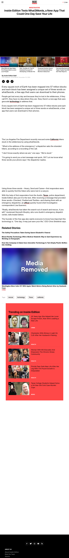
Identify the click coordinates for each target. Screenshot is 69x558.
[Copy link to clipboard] (12, 82)
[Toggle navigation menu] (2, 2)
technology (15, 101)
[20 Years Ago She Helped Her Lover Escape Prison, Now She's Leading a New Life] (34, 321)
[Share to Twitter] (7, 82)
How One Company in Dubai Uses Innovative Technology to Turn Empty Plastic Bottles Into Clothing (34, 244)
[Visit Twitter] (31, 544)
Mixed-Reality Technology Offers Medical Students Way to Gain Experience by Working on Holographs (32, 238)
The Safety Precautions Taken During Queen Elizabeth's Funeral (26, 233)
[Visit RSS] (42, 544)
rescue (10, 297)
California (54, 139)
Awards (7, 556)
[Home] (34, 2)
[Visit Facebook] (27, 544)
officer (27, 202)
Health (33, 344)
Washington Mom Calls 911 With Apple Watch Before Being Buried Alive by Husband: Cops (34, 287)
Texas (45, 195)
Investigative (34, 8)
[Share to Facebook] (3, 82)
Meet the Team (10, 554)
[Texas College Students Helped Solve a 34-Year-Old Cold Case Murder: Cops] (34, 388)
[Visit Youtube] (38, 544)
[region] (34, 266)
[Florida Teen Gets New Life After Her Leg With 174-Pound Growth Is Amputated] (34, 371)
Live (66, 2)
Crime (4, 290)
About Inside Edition (12, 552)
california (40, 297)
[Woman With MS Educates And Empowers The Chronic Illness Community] (34, 355)
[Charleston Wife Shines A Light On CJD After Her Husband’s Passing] (34, 338)
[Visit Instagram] (34, 544)
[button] (34, 266)
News (33, 394)
